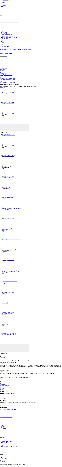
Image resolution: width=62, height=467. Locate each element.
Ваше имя (10, 397)
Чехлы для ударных (5, 38)
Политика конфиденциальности (7, 429)
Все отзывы (2, 379)
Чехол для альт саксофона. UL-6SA (7, 313)
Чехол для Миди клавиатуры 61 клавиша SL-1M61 (10, 334)
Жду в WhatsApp (3, 398)
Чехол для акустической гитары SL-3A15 (8, 292)
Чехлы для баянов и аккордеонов (7, 34)
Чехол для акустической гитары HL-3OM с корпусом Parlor (11, 208)
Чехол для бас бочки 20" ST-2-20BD (7, 166)
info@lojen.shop (18, 405)
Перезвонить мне (9, 417)
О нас (3, 42)
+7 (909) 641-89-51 (3, 46)
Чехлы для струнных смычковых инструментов (9, 37)
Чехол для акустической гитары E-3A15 (8, 113)
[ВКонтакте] (7, 416)
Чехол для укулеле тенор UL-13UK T (8, 92)
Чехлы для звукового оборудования (7, 35)
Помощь (1, 460)
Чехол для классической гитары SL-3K (8, 156)
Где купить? (4, 428)
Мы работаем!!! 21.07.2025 (4, 385)
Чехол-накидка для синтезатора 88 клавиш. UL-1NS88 (10, 271)
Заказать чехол (2, 87)
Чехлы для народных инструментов (7, 36)
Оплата (3, 3)
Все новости (2, 383)
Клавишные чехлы (5, 32)
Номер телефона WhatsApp (13, 396)
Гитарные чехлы (4, 31)
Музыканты (4, 5)
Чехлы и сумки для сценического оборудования (9, 446)
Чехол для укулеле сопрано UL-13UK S (8, 103)
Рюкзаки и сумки (5, 33)
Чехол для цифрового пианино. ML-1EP (8, 135)
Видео (3, 4)
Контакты (3, 6)
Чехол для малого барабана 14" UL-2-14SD (8, 250)
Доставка (3, 2)
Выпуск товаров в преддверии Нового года (7, 387)
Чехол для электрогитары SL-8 (7, 229)
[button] (31, 421)
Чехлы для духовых (5, 442)
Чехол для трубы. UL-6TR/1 (6, 187)
